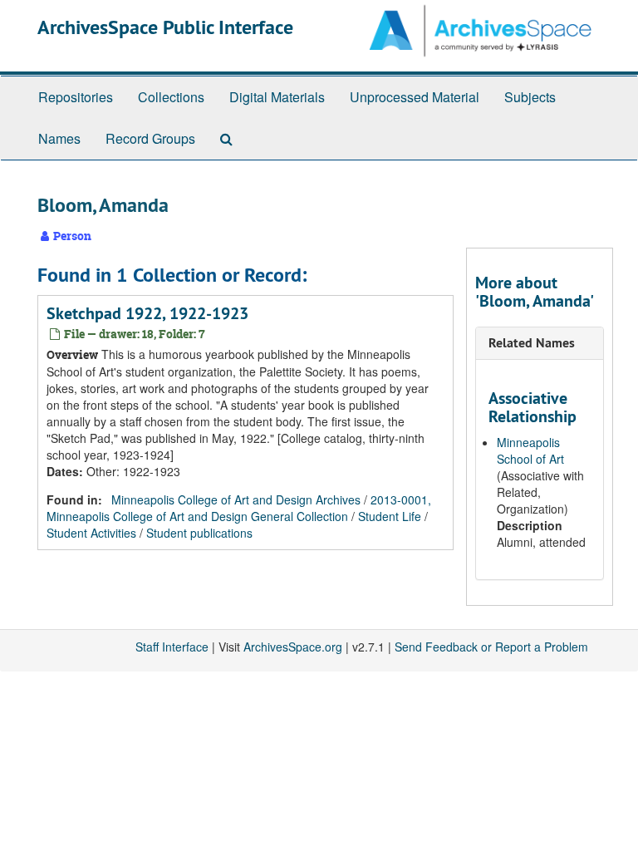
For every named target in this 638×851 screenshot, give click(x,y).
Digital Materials (277, 96)
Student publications (199, 532)
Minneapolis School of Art (530, 450)
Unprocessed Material (414, 96)
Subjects (530, 96)
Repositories (75, 96)
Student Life (389, 516)
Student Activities (91, 532)
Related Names (531, 343)
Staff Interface (172, 646)
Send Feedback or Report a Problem (491, 646)
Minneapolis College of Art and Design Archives (236, 499)
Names (59, 138)
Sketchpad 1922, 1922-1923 (147, 313)
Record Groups (150, 138)
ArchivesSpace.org (292, 646)
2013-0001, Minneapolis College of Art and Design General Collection (239, 507)
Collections (171, 96)
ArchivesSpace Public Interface (165, 27)
